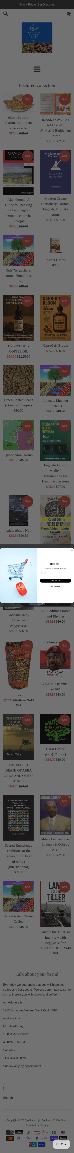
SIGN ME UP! (55, 580)
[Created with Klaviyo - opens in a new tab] (37, 604)
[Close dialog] (72, 550)
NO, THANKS (55, 586)
